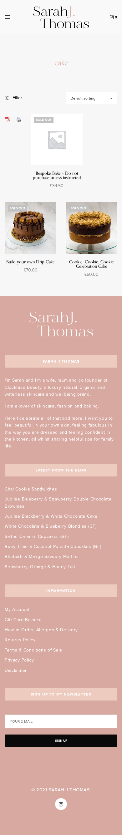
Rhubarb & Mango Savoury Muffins (42, 556)
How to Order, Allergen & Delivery (41, 629)
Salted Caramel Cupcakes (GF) (37, 536)
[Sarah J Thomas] (61, 17)
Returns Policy (20, 639)
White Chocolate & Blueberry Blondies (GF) (51, 526)
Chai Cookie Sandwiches (31, 489)
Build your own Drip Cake (30, 262)
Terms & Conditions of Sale (33, 650)
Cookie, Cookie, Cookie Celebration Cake (91, 264)
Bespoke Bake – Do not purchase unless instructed (57, 175)
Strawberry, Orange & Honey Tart (40, 566)
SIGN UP (61, 741)
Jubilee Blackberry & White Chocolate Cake (51, 516)
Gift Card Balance (23, 620)
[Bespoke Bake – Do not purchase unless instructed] (57, 139)
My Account (17, 609)
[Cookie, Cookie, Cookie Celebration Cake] (91, 228)
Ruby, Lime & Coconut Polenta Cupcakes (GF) (53, 546)
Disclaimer (16, 670)
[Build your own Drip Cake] (30, 228)
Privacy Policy (19, 660)
